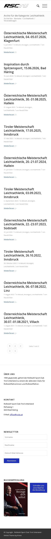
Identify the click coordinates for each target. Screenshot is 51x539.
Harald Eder (8, 48)
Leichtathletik (34, 45)
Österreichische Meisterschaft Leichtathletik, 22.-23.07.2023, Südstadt (25, 224)
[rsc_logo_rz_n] (21, 5)
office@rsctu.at (16, 414)
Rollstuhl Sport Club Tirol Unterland (27, 532)
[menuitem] (36, 5)
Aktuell (18, 45)
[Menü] (43, 5)
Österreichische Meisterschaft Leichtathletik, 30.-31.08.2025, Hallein (25, 99)
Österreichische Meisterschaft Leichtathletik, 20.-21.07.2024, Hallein (25, 162)
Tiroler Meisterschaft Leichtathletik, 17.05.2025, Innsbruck (23, 130)
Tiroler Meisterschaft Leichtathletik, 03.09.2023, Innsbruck (23, 193)
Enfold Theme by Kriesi (13, 535)
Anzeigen (25, 45)
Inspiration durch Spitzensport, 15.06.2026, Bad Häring (25, 68)
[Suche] (36, 5)
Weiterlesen (9, 52)
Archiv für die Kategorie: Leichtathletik (24, 15)
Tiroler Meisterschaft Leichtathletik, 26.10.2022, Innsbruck (23, 255)
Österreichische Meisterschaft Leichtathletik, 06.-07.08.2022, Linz (25, 287)
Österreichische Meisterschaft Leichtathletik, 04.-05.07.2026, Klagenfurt (25, 37)
